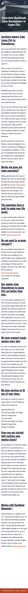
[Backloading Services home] (9, 2)
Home (2, 10)
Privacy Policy (23, 591)
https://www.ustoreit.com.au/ (10, 272)
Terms (17, 591)
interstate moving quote (14, 235)
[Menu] (25, 2)
